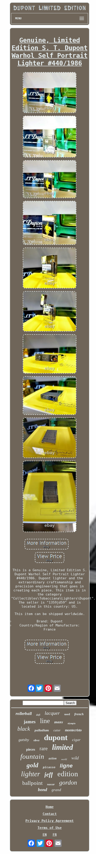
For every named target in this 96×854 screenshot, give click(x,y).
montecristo (73, 730)
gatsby (24, 739)
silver (36, 740)
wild (75, 758)
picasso (49, 767)
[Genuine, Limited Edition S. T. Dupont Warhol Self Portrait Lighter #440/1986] (49, 93)
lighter (30, 774)
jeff (48, 774)
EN (45, 835)
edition (67, 774)
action (53, 758)
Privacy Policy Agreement (49, 821)
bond (42, 789)
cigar (76, 740)
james (29, 721)
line (45, 720)
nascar (51, 784)
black (23, 729)
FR (55, 835)
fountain (32, 756)
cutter (57, 730)
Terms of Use (50, 828)
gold (32, 765)
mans (58, 722)
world (64, 759)
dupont (56, 737)
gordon (68, 782)
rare (44, 748)
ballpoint (32, 783)
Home (50, 807)
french (78, 714)
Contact (50, 814)
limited (62, 747)
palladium (42, 730)
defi (38, 714)
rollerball (24, 713)
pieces (30, 749)
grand (56, 790)
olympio (71, 723)
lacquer (52, 713)
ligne (66, 766)
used (67, 714)
